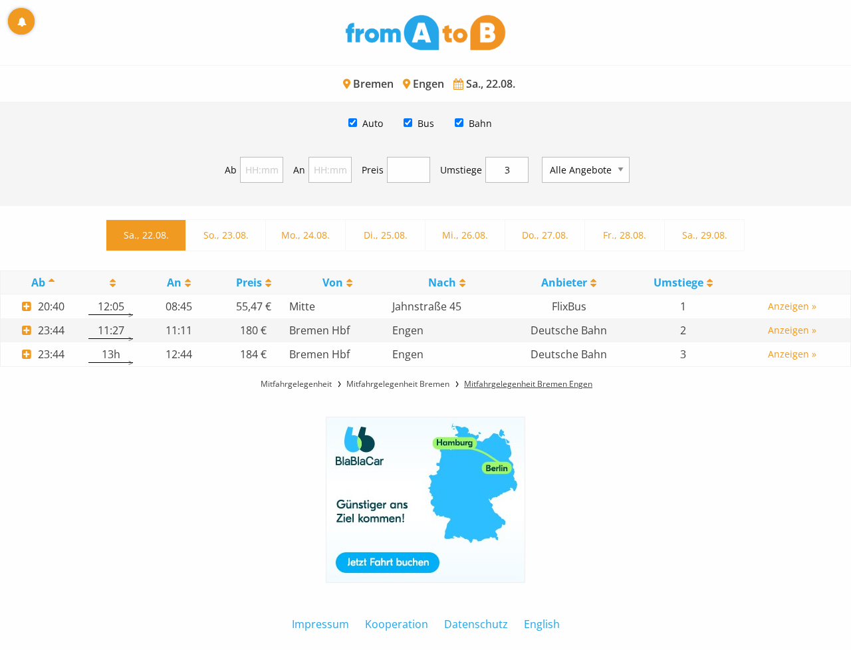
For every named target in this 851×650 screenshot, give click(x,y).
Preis (373, 169)
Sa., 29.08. (704, 235)
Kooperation (396, 624)
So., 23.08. (226, 235)
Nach (442, 282)
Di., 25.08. (386, 235)
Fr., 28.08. (624, 235)
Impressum (320, 624)
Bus (426, 123)
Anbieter (564, 282)
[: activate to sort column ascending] (110, 282)
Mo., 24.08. (305, 235)
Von (332, 282)
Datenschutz (476, 624)
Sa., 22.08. (146, 235)
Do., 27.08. (545, 235)
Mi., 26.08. (465, 235)
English (542, 624)
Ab (231, 169)
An (299, 169)
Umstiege (461, 169)
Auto (372, 123)
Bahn (480, 123)
